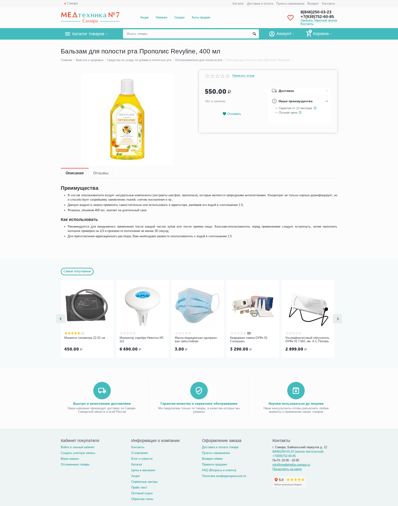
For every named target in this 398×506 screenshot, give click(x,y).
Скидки (179, 17)
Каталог (238, 3)
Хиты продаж (201, 17)
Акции (144, 17)
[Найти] (254, 33)
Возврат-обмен (212, 458)
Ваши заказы (70, 458)
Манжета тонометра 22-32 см (84, 337)
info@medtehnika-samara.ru (291, 464)
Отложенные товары (75, 464)
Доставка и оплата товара (220, 447)
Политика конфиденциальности (224, 476)
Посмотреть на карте (287, 469)
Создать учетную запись (78, 453)
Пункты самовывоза (290, 3)
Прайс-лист (139, 487)
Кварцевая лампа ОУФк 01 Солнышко (248, 339)
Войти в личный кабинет (78, 447)
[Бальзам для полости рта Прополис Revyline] (127, 119)
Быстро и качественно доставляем (102, 403)
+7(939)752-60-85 (317, 16)
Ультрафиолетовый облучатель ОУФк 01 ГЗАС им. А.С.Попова (307, 339)
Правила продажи (214, 464)
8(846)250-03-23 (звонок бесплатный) (297, 451)
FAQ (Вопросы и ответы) (219, 470)
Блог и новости (141, 458)
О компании (139, 453)
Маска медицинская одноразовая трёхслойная (196, 339)
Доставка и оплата (260, 3)
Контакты (328, 3)
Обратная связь (142, 499)
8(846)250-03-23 (316, 12)
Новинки (161, 17)
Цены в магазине (143, 470)
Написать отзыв (243, 75)
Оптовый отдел (142, 493)
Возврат (313, 3)
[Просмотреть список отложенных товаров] (290, 20)
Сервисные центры (144, 481)
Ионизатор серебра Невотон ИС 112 (142, 339)
